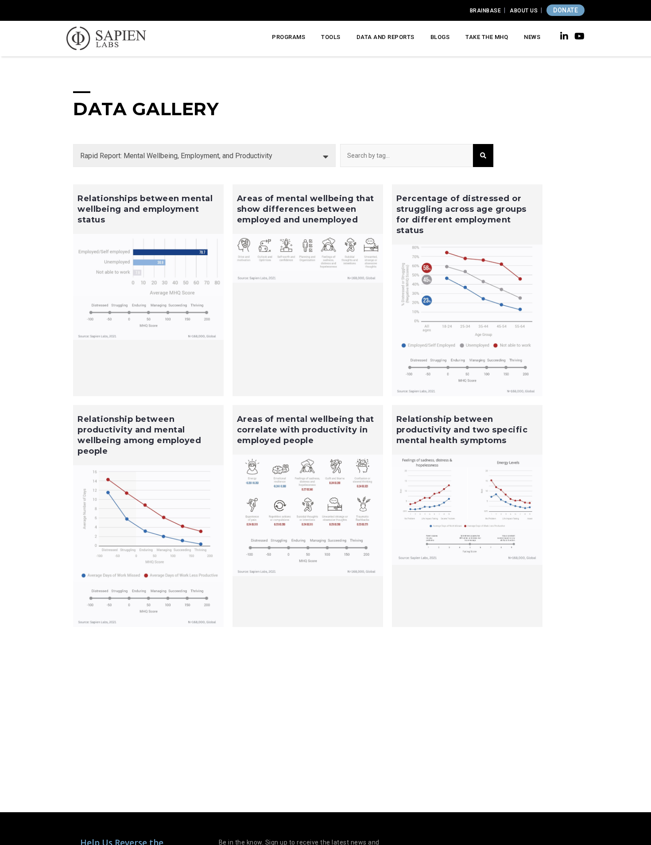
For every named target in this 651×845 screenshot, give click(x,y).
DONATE (565, 10)
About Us (524, 11)
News (532, 37)
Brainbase (485, 11)
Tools (331, 37)
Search (483, 155)
